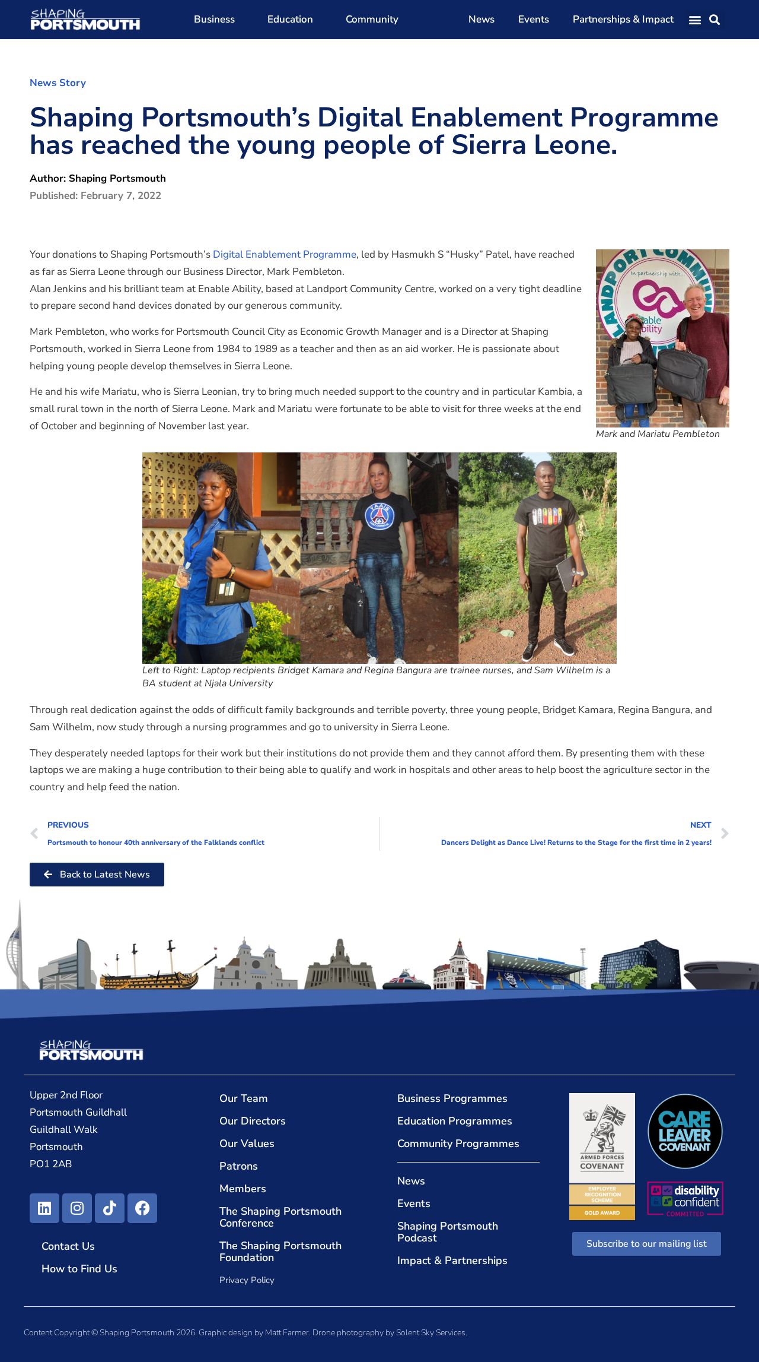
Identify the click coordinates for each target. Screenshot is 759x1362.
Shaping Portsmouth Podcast (447, 1232)
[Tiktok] (110, 1208)
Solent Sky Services (430, 1332)
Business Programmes (452, 1098)
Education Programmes (454, 1121)
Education (290, 19)
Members (242, 1189)
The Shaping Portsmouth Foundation (280, 1252)
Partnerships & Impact (623, 19)
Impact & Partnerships (452, 1260)
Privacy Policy (247, 1280)
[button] (695, 20)
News (481, 19)
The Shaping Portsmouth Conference (280, 1217)
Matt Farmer (287, 1332)
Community (372, 19)
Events (533, 19)
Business (214, 19)
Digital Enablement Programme (284, 254)
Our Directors (252, 1121)
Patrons (238, 1166)
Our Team (243, 1098)
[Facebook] (142, 1208)
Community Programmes (458, 1143)
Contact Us (68, 1246)
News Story (58, 83)
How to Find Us (79, 1269)
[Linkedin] (44, 1208)
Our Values (247, 1143)
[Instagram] (77, 1208)
